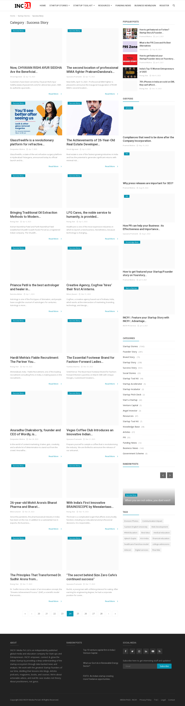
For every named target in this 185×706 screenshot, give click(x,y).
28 (101, 613)
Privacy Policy (145, 699)
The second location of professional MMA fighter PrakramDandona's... (92, 70)
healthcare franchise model (136, 544)
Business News (142, 5)
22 (54, 613)
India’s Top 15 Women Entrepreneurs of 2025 (156, 70)
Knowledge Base (131, 426)
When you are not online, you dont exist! (147, 500)
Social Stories (129, 373)
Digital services (141, 550)
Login (153, 5)
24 (70, 613)
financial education (161, 538)
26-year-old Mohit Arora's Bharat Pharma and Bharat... (33, 505)
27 (93, 613)
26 (86, 613)
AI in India (144, 538)
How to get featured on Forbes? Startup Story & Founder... (154, 31)
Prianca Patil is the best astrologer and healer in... (34, 287)
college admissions (161, 544)
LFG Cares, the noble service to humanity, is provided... (88, 214)
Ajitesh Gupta (130, 538)
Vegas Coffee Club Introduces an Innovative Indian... (89, 432)
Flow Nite (156, 550)
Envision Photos (131, 521)
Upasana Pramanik (74, 77)
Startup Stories (58, 5)
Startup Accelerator (132, 383)
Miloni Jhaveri (71, 294)
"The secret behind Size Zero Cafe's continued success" (91, 577)
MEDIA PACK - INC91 (128, 699)
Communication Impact (152, 521)
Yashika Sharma (72, 367)
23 (62, 613)
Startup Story (129, 362)
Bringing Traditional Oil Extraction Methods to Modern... (33, 214)
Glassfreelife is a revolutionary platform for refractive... (32, 142)
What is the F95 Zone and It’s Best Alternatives (155, 44)
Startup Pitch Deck (132, 394)
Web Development (159, 526)
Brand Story (129, 357)
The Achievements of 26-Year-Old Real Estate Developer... (90, 142)
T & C (156, 699)
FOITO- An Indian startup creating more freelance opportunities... (98, 677)
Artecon (127, 550)
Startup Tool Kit (83, 5)
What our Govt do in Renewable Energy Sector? (100, 664)
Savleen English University (135, 526)
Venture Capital (130, 405)
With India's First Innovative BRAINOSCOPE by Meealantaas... (90, 505)
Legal (163, 699)
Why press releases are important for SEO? (148, 183)
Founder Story (130, 351)
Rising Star (14, 221)
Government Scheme (133, 453)
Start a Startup (130, 399)
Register (164, 5)
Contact (171, 699)
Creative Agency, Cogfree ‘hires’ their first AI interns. (89, 287)
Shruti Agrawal (16, 77)
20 (39, 613)
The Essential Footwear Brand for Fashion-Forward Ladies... (90, 359)
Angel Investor (130, 410)
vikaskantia (143, 49)
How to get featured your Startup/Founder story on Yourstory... (157, 57)
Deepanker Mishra (17, 149)
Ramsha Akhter (16, 294)
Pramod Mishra (145, 36)
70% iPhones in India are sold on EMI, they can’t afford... (157, 83)
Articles (126, 432)
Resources (104, 5)
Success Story (130, 367)
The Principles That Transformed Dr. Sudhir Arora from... (35, 577)
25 (78, 613)
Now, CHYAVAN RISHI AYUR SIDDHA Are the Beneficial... (36, 70)
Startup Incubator (131, 389)
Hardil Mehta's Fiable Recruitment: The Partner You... (34, 359)
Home (43, 5)
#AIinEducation (130, 532)
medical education (162, 532)
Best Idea (145, 532)
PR (124, 437)
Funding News (123, 5)
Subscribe (164, 666)
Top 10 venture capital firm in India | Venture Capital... (99, 651)
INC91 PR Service (129, 326)
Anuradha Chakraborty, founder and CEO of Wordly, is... (35, 432)
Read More (54, 94)
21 (47, 613)
